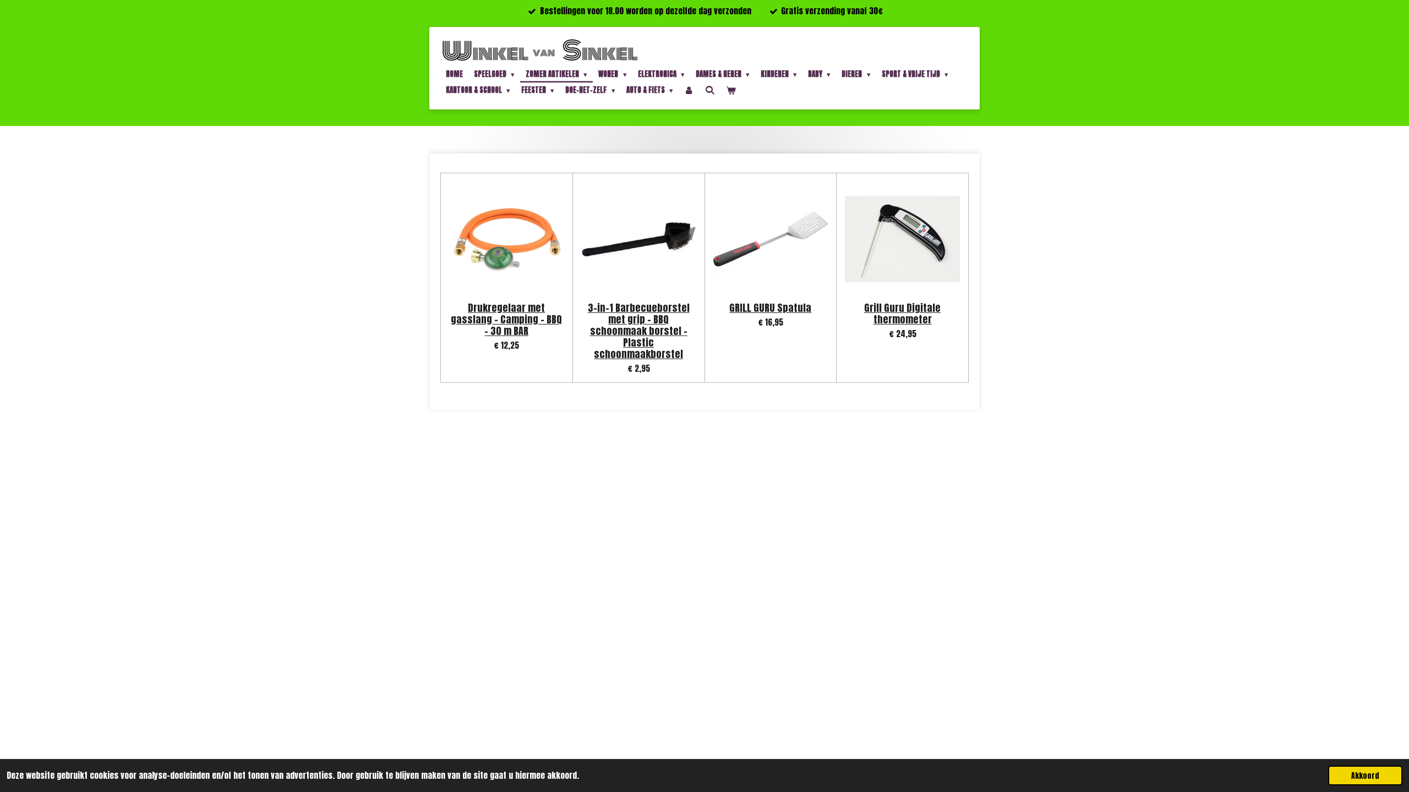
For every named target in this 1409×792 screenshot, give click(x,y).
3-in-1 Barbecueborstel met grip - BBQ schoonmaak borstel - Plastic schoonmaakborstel (639, 331)
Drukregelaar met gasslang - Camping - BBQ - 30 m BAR (506, 319)
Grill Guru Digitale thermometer (902, 313)
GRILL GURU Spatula (770, 308)
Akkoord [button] (1365, 775)
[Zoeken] (710, 89)
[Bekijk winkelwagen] (730, 90)
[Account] (689, 90)
